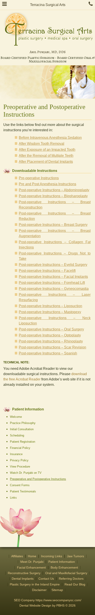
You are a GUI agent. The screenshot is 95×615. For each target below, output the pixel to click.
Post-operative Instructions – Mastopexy (50, 312)
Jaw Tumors (75, 556)
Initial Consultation (22, 429)
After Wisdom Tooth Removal (41, 143)
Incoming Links (51, 556)
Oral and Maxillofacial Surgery (66, 573)
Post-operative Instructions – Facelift (47, 271)
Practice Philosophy (23, 423)
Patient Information (28, 409)
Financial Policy (20, 448)
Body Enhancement (64, 567)
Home (32, 556)
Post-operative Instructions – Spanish (48, 353)
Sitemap (57, 590)
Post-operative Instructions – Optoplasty (50, 335)
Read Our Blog (75, 584)
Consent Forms (20, 485)
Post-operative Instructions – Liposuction (50, 306)
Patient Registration (22, 441)
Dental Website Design (35, 605)
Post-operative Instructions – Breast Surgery (53, 225)
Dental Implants (23, 578)
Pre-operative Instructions (39, 178)
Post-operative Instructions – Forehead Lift (52, 283)
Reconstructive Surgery (24, 573)
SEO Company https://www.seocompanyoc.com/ (47, 600)
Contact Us (46, 578)
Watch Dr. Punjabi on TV (26, 472)
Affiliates (17, 556)
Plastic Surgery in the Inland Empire (35, 584)
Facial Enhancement (31, 567)
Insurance (16, 454)
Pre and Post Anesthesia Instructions (47, 184)
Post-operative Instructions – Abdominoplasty (54, 190)
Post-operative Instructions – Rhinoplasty (51, 341)
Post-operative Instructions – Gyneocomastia (54, 289)
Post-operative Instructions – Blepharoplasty (53, 196)
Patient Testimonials (23, 491)
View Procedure (20, 466)
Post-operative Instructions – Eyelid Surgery (53, 265)
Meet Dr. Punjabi (32, 561)
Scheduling (17, 435)
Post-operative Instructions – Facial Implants (53, 277)
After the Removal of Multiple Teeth (46, 155)
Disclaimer (39, 590)
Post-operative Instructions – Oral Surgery (51, 329)
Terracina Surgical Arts (47, 5)
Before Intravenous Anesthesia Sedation (50, 137)
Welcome (16, 416)
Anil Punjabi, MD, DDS (48, 52)
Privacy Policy (19, 460)
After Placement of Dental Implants (46, 161)
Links (13, 497)
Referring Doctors (71, 578)
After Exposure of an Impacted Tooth (47, 149)
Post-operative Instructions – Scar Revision (52, 347)
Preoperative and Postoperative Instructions (38, 479)
